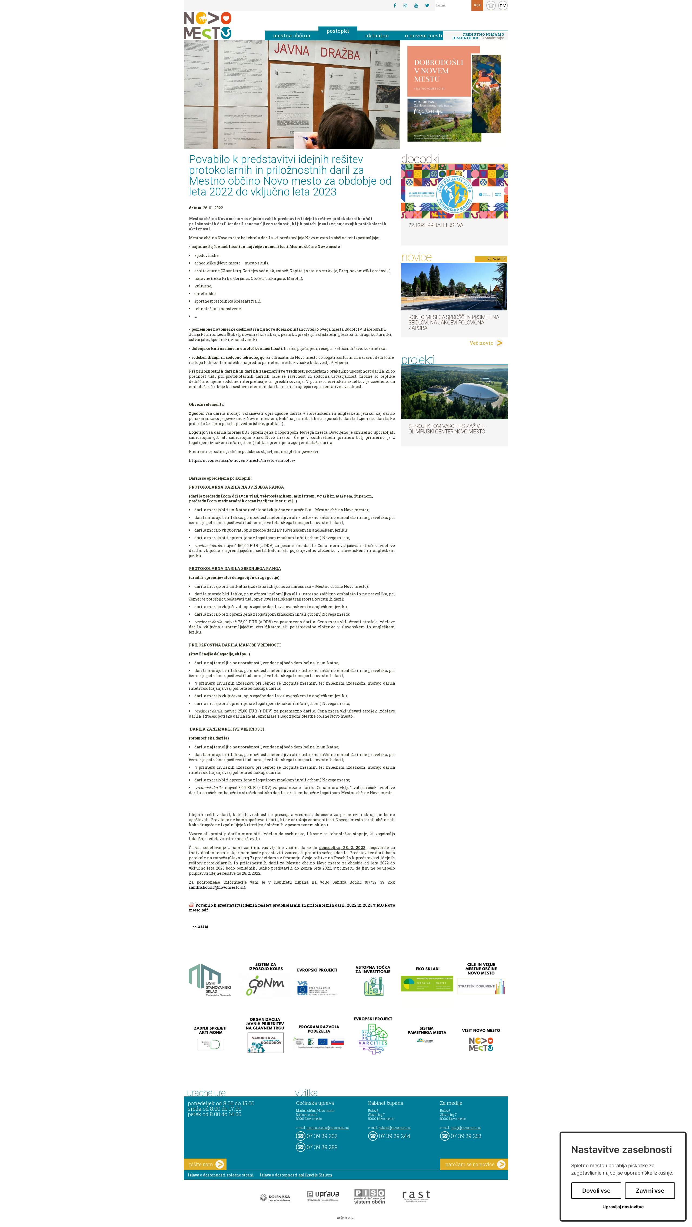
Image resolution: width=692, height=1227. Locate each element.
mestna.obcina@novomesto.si (328, 1127)
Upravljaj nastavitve (623, 1206)
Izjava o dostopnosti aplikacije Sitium (296, 1175)
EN (503, 5)
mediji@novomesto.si (466, 1127)
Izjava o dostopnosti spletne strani (221, 1175)
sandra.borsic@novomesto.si (216, 887)
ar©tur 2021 (346, 1218)
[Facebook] (394, 5)
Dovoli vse (596, 1190)
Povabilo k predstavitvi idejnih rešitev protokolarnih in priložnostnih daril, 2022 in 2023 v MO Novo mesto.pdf (292, 907)
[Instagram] (405, 5)
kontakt (491, 5)
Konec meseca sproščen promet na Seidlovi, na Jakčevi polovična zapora (453, 322)
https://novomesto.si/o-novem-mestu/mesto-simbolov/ (242, 460)
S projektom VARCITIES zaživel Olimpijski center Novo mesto (446, 429)
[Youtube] (416, 5)
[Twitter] (427, 5)
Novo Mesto (220, 25)
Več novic (481, 343)
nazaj (203, 926)
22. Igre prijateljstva (435, 225)
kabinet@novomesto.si (395, 1127)
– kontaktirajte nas (478, 36)
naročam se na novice (470, 1164)
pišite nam (201, 1164)
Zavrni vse (650, 1190)
